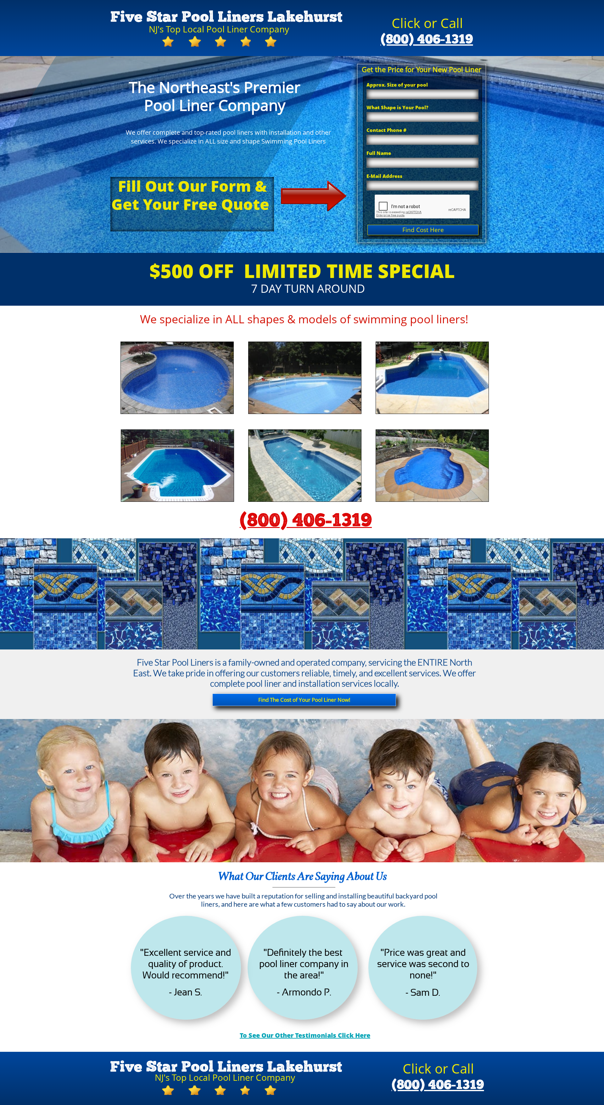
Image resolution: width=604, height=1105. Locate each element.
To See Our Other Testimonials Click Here (305, 1035)
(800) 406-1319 (427, 40)
